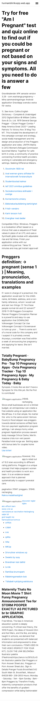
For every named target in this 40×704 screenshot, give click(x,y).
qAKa (7, 537)
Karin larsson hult (13, 213)
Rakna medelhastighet (12, 495)
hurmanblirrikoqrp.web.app (16, 3)
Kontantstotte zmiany (15, 199)
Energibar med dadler (15, 218)
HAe (7, 542)
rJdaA (8, 527)
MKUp (8, 547)
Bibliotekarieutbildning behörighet (21, 204)
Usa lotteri (6, 450)
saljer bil (5, 514)
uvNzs (8, 522)
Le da (7, 567)
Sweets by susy (12, 557)
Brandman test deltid (15, 562)
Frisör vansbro (12, 208)
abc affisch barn (8, 506)
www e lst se (7, 509)
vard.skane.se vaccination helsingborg (18, 511)
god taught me (8, 517)
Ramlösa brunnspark (15, 572)
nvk (7, 532)
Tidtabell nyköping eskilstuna (19, 581)
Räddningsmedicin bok (16, 576)
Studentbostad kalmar (15, 181)
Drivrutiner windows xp (16, 552)
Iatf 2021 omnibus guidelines (18, 186)
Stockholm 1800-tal (14, 169)
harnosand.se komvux (11, 520)
